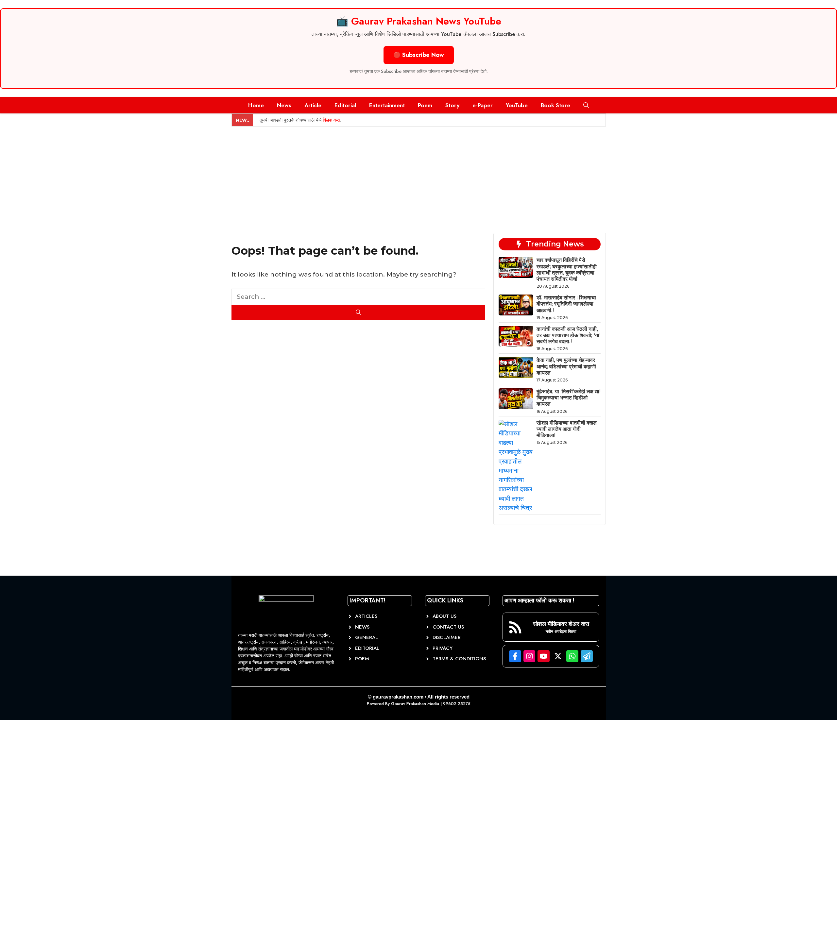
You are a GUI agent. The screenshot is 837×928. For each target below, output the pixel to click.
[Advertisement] (418, 175)
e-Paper (482, 105)
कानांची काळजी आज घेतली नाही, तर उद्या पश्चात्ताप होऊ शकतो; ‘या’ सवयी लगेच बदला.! (569, 335)
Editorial (345, 105)
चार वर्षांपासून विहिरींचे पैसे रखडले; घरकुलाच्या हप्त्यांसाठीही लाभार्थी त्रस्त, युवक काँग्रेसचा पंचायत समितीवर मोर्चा (567, 269)
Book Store (555, 105)
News (284, 105)
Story (452, 105)
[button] (586, 105)
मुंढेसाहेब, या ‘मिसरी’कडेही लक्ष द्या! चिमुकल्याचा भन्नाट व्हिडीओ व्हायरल (569, 397)
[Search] (358, 312)
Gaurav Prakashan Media (415, 703)
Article (312, 105)
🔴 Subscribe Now (418, 55)
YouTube (517, 105)
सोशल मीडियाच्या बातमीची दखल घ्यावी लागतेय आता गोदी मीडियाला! (567, 429)
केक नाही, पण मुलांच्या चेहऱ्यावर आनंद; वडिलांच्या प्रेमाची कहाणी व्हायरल (566, 366)
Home (256, 105)
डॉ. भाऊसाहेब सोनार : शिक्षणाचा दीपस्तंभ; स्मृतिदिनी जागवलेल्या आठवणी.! (566, 304)
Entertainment (387, 105)
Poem (425, 105)
